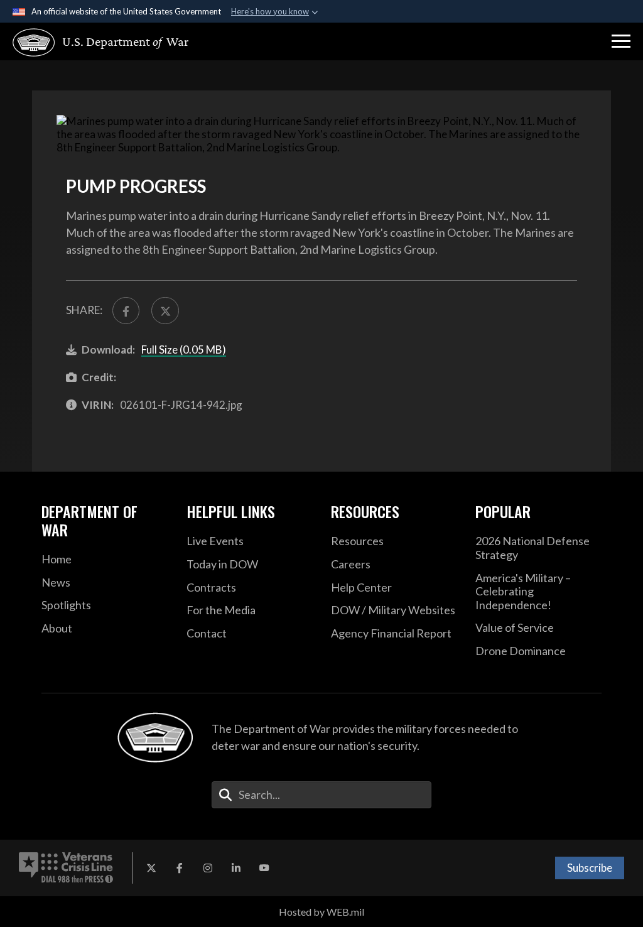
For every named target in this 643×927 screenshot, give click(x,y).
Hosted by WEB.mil (321, 912)
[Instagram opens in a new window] (207, 868)
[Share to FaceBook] (125, 310)
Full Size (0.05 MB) (183, 349)
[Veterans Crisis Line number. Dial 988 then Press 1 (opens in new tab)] (66, 868)
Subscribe (589, 867)
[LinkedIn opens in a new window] (236, 868)
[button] (621, 41)
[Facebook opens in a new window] (179, 868)
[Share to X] (164, 310)
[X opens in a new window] (151, 868)
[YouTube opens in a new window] (264, 868)
